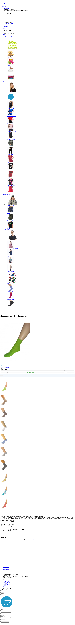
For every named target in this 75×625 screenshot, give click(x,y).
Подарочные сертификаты (8, 559)
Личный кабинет (6, 566)
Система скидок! (6, 583)
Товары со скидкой (6, 562)
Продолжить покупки (4, 621)
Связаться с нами (6, 552)
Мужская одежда (6, 194)
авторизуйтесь (32, 539)
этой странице (44, 378)
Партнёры (5, 561)
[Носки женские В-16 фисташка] (15, 364)
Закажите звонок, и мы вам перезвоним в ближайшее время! (16, 10)
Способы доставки (6, 584)
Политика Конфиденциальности (9, 547)
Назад (2, 592)
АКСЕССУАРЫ (6, 307)
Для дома (5, 38)
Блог (4, 586)
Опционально (3, 614)
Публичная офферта (7, 548)
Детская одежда (6, 229)
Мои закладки (5, 568)
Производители (6, 558)
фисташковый (5, 369)
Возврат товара (6, 553)
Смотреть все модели (4, 367)
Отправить (3, 619)
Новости (4, 585)
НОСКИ (4, 272)
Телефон (2, 611)
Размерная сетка (6, 581)
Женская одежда (6, 81)
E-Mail (1, 609)
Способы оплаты (6, 582)
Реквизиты (5, 546)
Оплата (4, 24)
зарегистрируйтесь (41, 539)
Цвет (1, 368)
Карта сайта (5, 554)
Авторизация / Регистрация (10, 36)
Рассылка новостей (6, 569)
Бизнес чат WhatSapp (9, 23)
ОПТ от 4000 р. (6, 26)
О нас (4, 25)
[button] (4, 28)
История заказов (6, 567)
